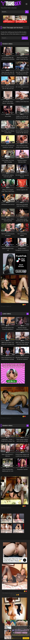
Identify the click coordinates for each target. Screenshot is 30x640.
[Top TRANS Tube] (12, 4)
